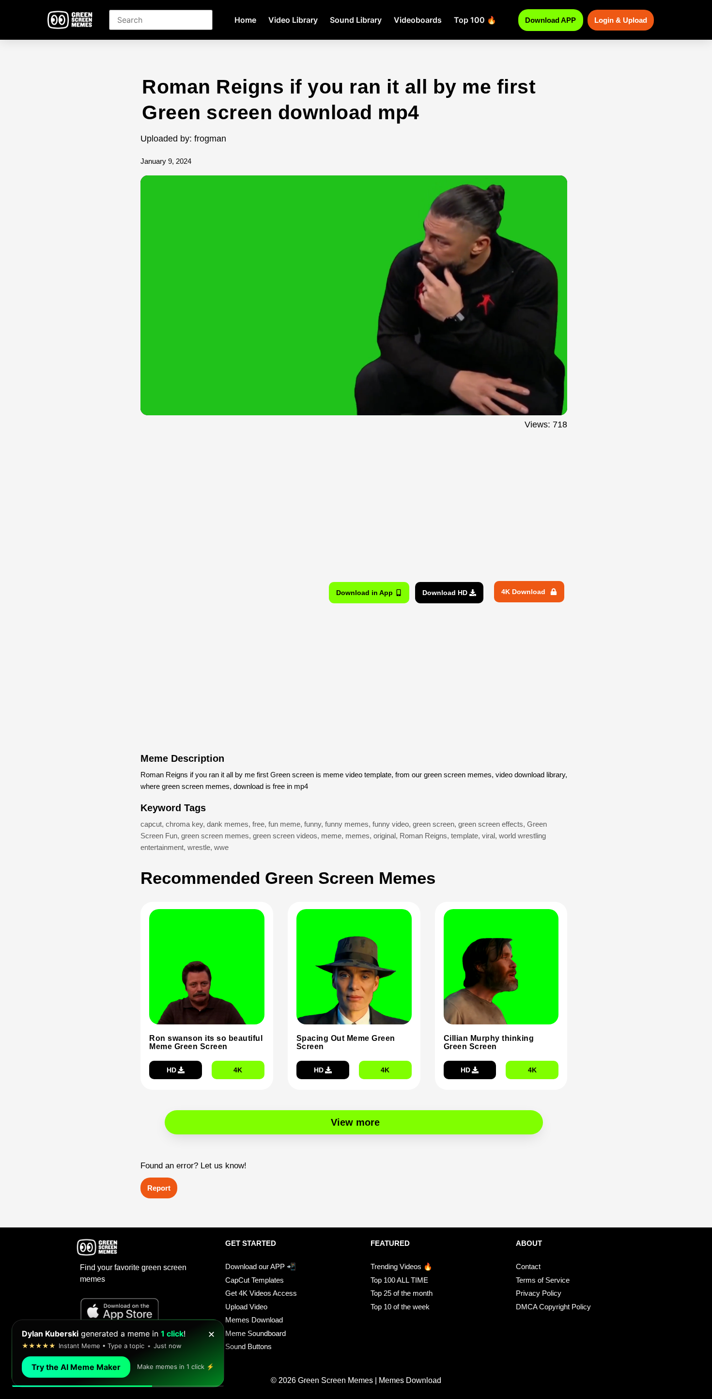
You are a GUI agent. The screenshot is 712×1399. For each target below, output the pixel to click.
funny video (390, 824)
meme (331, 836)
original (384, 836)
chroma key (184, 824)
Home (245, 20)
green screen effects (490, 824)
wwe (221, 847)
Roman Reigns (423, 836)
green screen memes (215, 836)
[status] (118, 1353)
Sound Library (356, 20)
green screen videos (285, 836)
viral (488, 836)
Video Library (293, 20)
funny (312, 824)
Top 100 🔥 (475, 20)
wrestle (198, 847)
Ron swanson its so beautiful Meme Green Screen (206, 1042)
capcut (151, 824)
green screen (433, 824)
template (464, 836)
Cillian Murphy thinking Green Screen (489, 1042)
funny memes (347, 824)
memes (357, 836)
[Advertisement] (88, 268)
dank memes (227, 824)
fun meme (284, 824)
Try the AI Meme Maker (76, 1367)
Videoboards (418, 20)
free (258, 824)
